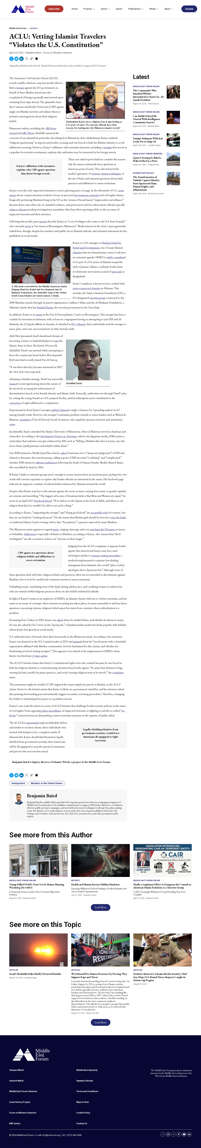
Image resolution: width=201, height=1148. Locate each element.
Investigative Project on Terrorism (58, 436)
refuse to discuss (18, 209)
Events (119, 9)
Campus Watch (16, 1070)
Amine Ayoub (153, 104)
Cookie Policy (83, 1113)
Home (75, 9)
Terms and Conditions (87, 1091)
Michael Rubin (153, 126)
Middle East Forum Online (146, 86)
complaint (118, 672)
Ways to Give (82, 1102)
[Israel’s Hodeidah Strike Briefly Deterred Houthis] (38, 949)
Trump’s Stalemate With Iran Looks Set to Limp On (148, 140)
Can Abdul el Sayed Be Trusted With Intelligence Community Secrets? (146, 119)
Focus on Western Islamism (57, 52)
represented (32, 722)
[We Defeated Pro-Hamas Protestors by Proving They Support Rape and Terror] (100, 949)
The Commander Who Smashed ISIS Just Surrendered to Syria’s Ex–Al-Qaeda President (148, 95)
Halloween (30, 534)
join (56, 340)
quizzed (77, 641)
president (25, 419)
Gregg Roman (153, 165)
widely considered (116, 257)
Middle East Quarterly (87, 1070)
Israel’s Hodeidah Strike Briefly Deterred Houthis (35, 974)
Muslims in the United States (47, 783)
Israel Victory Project (19, 1102)
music (55, 529)
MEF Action (14, 1123)
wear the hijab (118, 517)
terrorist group (97, 298)
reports (43, 221)
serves (28, 226)
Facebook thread (43, 500)
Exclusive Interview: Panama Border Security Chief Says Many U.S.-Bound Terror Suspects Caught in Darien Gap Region (160, 977)
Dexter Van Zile (92, 1013)
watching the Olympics (102, 529)
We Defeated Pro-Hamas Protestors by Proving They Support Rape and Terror (99, 975)
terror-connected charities (86, 288)
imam (39, 314)
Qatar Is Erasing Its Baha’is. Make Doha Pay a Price (147, 159)
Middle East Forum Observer (147, 154)
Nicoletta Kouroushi (156, 194)
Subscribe (54, 9)
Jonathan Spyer (154, 145)
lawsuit (20, 87)
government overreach (87, 195)
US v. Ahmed (78, 324)
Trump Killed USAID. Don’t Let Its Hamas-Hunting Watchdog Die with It (36, 886)
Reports (75, 880)
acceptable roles (99, 512)
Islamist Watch (16, 1081)
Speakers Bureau (84, 1081)
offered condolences (46, 462)
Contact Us (81, 1123)
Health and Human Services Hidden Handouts (95, 884)
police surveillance (51, 710)
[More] (94, 9)
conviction (15, 403)
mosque (107, 147)
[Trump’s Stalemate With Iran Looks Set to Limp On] (173, 140)
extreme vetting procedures (106, 555)
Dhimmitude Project (143, 173)
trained (13, 383)
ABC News (28, 133)
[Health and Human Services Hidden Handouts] (100, 860)
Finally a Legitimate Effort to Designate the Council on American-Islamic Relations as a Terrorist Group (162, 886)
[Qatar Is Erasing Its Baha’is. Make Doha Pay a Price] (173, 159)
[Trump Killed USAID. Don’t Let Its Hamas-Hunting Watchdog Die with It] (38, 860)
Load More (101, 907)
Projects (87, 9)
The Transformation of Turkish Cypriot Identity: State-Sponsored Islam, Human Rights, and (146, 183)
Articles (34, 28)
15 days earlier (39, 656)
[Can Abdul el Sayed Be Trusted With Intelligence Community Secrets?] (173, 117)
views (12, 424)
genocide (117, 271)
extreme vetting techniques (106, 173)
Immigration (18, 783)
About (167, 9)
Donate (189, 9)
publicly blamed (60, 410)
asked (64, 453)
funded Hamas (45, 307)
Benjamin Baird (33, 52)
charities (77, 252)
